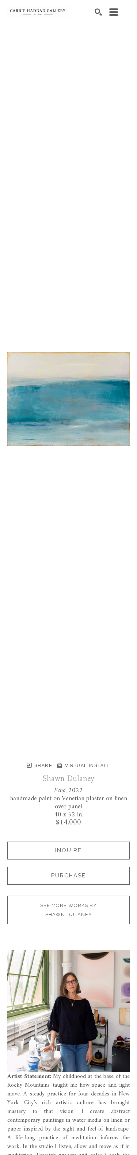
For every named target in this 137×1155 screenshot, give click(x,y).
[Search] (98, 12)
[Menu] (113, 12)
